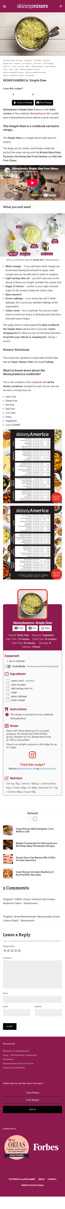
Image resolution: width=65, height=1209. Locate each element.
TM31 (5, 69)
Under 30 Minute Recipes (13, 75)
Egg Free (46, 60)
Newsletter (8, 1059)
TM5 (11, 69)
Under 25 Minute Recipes (35, 72)
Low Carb (37, 63)
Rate (47, 628)
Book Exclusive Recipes (13, 60)
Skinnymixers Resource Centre (18, 1063)
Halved (17, 63)
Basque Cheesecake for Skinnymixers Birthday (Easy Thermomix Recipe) (36, 844)
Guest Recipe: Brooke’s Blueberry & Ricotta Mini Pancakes (35, 873)
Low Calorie (26, 63)
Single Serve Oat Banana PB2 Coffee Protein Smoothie (35, 859)
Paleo (14, 66)
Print (20, 628)
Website (38, 1007)
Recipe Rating (9, 946)
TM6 (16, 69)
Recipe (21, 66)
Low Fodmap (47, 63)
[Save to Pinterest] (32, 94)
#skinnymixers (48, 768)
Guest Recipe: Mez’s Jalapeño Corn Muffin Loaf (35, 830)
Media (41, 1179)
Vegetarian (29, 75)
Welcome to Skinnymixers (16, 1051)
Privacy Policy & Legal (32, 1185)
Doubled (37, 60)
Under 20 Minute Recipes (13, 72)
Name (5, 993)
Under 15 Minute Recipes (30, 69)
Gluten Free (8, 63)
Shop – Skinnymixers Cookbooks (20, 1055)
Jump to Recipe (24, 102)
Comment (8, 958)
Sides (28, 66)
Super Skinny (50, 66)
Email (5, 1007)
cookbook (36, 382)
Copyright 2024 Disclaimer (22, 1179)
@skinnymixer (25, 768)
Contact (52, 1179)
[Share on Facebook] (13, 94)
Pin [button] (34, 628)
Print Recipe (45, 102)
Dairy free (28, 60)
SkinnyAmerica (37, 66)
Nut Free (6, 66)
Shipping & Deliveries (14, 1067)
